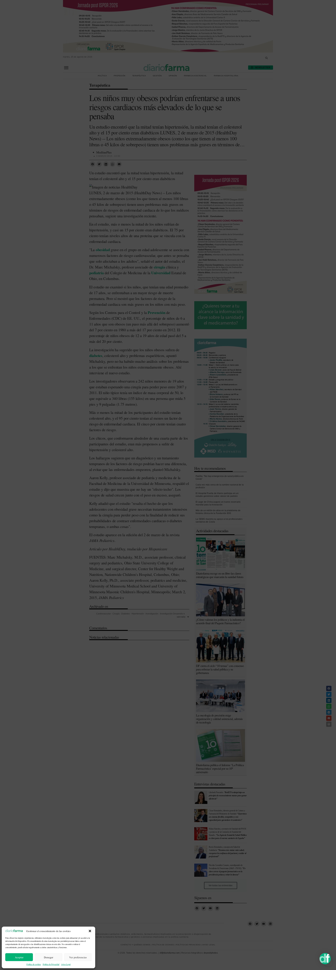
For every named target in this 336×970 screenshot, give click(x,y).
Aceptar (19, 957)
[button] (90, 931)
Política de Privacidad (51, 964)
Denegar (48, 957)
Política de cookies (33, 964)
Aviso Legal (66, 964)
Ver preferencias (78, 957)
